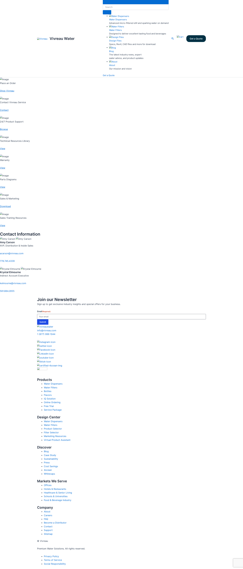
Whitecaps (49, 473)
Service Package (53, 409)
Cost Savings (51, 466)
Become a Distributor (55, 522)
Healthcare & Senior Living (58, 492)
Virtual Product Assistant (57, 440)
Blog (111, 51)
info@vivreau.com (46, 330)
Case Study (50, 455)
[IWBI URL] (121, 372)
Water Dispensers (118, 19)
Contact (48, 526)
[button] (172, 38)
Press (47, 462)
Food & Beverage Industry (57, 500)
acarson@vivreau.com (11, 253)
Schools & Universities (56, 496)
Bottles (47, 391)
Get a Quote (109, 75)
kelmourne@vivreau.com (13, 283)
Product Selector (53, 428)
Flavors (48, 395)
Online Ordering (52, 402)
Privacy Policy (51, 556)
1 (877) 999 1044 (46, 334)
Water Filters (115, 30)
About (112, 65)
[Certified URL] (121, 365)
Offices (47, 485)
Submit (43, 322)
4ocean (48, 470)
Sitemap (48, 534)
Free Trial (49, 406)
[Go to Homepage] (45, 326)
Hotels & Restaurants (55, 489)
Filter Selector (51, 432)
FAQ (46, 519)
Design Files (115, 40)
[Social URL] (121, 342)
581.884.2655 (7, 291)
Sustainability (51, 458)
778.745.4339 (7, 261)
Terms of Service (53, 560)
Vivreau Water (62, 38)
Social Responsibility (55, 563)
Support (48, 530)
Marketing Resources (55, 436)
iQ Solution (50, 398)
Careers (48, 515)
